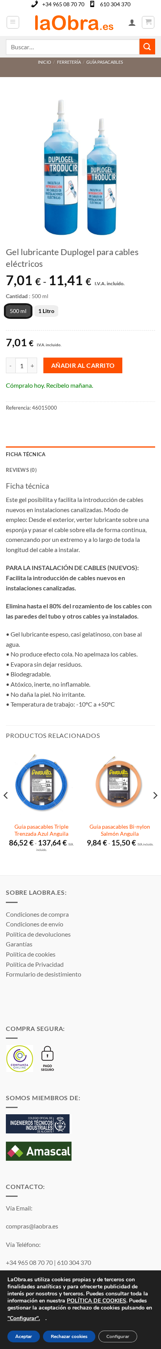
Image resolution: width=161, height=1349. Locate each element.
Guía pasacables (104, 62)
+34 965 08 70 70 (63, 4)
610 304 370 (115, 4)
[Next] (154, 811)
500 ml (18, 311)
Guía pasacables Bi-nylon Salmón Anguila (119, 830)
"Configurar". (23, 1318)
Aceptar (23, 1337)
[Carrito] (148, 22)
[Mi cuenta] (132, 22)
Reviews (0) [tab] (21, 470)
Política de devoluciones (38, 934)
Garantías (19, 944)
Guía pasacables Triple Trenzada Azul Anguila (41, 830)
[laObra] (73, 22)
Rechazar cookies (69, 1337)
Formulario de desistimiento (43, 974)
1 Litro (46, 311)
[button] (13, 22)
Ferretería (69, 62)
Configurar (117, 1337)
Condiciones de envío (34, 924)
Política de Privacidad (35, 964)
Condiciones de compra (37, 914)
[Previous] (6, 811)
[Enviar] (147, 46)
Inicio (44, 62)
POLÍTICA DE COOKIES (96, 1300)
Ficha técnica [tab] (25, 454)
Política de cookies (30, 954)
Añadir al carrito (83, 365)
